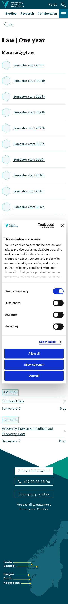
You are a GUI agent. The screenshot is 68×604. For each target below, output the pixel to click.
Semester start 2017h (28, 207)
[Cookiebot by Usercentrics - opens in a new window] (40, 225)
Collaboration (47, 13)
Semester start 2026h (29, 65)
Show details (47, 341)
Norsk (53, 4)
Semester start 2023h (29, 112)
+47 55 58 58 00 (36, 482)
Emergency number (34, 494)
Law (10, 24)
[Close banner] (62, 225)
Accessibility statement (34, 504)
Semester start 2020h (29, 159)
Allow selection (34, 364)
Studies (10, 13)
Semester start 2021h (28, 144)
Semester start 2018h (28, 191)
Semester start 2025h (29, 81)
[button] (63, 4)
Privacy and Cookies (34, 509)
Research (27, 13)
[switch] (58, 303)
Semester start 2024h (29, 96)
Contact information (34, 471)
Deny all (34, 375)
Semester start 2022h (29, 128)
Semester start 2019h (29, 175)
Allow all (34, 353)
